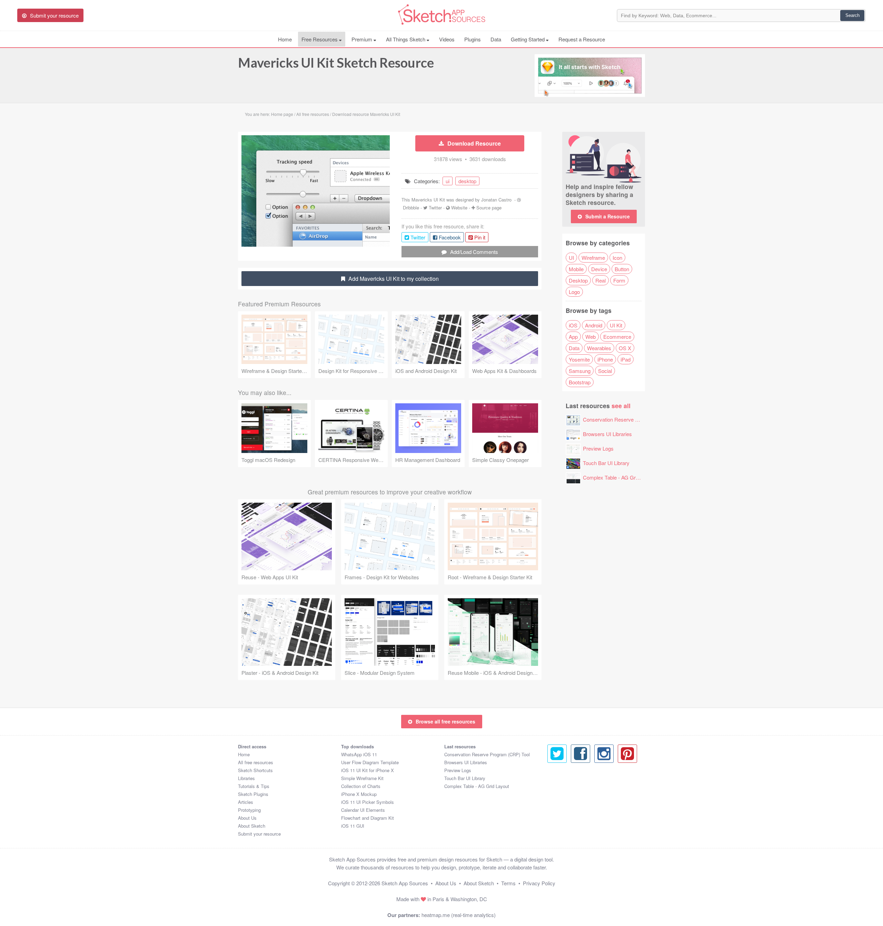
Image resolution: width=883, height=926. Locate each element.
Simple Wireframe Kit (362, 778)
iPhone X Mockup (359, 794)
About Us (247, 818)
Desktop (578, 280)
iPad (626, 359)
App (573, 336)
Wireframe (593, 257)
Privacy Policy (539, 883)
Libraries (246, 778)
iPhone (605, 359)
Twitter (435, 207)
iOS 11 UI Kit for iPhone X (367, 770)
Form (619, 280)
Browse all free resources (445, 721)
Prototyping (249, 810)
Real (600, 280)
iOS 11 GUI (352, 825)
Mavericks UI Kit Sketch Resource (336, 62)
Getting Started (528, 39)
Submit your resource (259, 833)
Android (593, 325)
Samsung (580, 370)
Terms (508, 883)
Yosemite (579, 359)
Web (590, 336)
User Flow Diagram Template (370, 762)
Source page (489, 207)
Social (605, 370)
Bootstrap (580, 382)
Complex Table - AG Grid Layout (619, 477)
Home (285, 39)
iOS (573, 325)
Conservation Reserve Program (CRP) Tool (632, 419)
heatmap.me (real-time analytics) (458, 914)
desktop (467, 181)
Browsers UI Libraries (607, 433)
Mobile (576, 269)
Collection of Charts (360, 786)
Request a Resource (581, 39)
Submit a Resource (607, 216)
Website (459, 207)
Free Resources (320, 39)
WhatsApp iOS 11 (359, 754)
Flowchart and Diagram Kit (367, 818)
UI (571, 257)
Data (495, 39)
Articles (245, 802)
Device (599, 269)
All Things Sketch (406, 39)
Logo (574, 291)
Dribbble (411, 207)
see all (621, 405)
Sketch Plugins (253, 794)
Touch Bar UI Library (606, 462)
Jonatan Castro (496, 199)
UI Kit (616, 325)
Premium (362, 39)
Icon (617, 257)
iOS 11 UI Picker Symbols (367, 802)
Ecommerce (617, 336)
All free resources (255, 762)
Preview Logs (598, 448)
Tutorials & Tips (253, 786)
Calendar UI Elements (363, 810)
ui (447, 181)
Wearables (599, 348)
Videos (447, 39)
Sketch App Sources (404, 883)
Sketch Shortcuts (255, 770)
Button (622, 269)
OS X (625, 348)
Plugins (472, 39)
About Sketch (251, 825)
